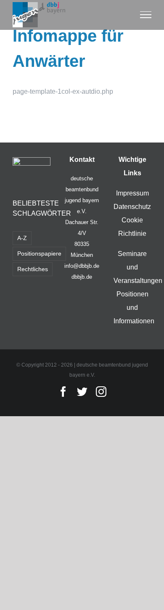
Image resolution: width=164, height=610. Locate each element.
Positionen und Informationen (134, 307)
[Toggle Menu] (146, 14)
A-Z (22, 238)
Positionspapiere (39, 253)
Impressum (132, 193)
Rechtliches (32, 269)
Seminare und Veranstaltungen (138, 267)
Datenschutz (132, 206)
